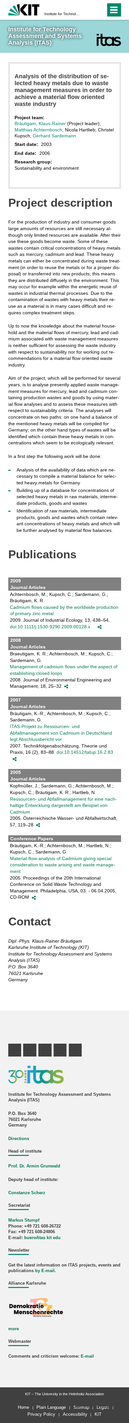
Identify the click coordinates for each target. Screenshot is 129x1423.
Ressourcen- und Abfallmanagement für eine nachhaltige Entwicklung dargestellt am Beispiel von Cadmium (63, 805)
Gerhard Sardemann (54, 135)
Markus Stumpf (23, 1220)
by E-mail (45, 1270)
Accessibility (75, 1414)
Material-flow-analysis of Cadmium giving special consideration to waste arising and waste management (62, 865)
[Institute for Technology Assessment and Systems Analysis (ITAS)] (109, 40)
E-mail (87, 1356)
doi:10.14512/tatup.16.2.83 (85, 752)
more (13, 1329)
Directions (18, 1138)
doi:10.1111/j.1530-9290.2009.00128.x (50, 626)
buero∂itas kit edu (42, 1237)
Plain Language (51, 1407)
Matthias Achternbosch (38, 129)
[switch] (88, 10)
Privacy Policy (41, 1414)
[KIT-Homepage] (24, 9)
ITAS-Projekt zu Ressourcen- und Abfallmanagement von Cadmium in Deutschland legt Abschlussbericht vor (61, 733)
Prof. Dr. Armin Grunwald (34, 1166)
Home (23, 1407)
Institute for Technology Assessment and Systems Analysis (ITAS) (62, 14)
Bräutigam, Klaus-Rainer (40, 123)
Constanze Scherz (26, 1193)
